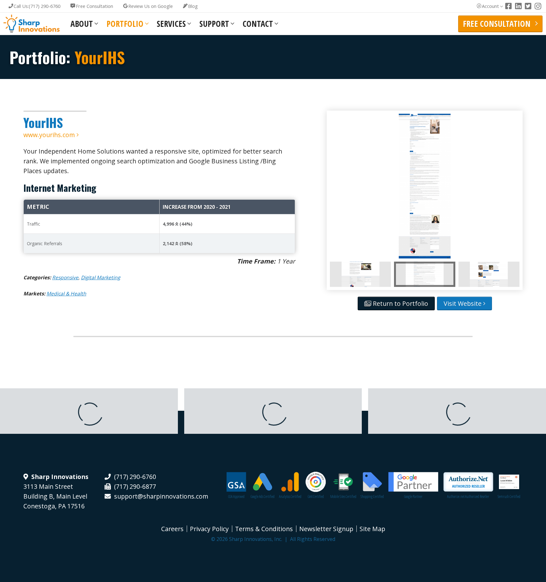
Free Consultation (94, 6)
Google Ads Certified (263, 496)
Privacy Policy (209, 528)
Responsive (65, 277)
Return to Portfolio (399, 303)
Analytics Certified (290, 496)
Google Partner (413, 496)
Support (214, 23)
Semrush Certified (509, 496)
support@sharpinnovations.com (161, 496)
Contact (258, 23)
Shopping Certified (372, 496)
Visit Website (463, 303)
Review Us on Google (150, 6)
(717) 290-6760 (37, 6)
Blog (193, 6)
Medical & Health (66, 293)
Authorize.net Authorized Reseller (468, 496)
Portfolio (124, 23)
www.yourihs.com (49, 134)
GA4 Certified (316, 496)
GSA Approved (236, 496)
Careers (172, 528)
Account (490, 6)
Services (171, 23)
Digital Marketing (100, 277)
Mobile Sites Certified (343, 496)
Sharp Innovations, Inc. (31, 23)
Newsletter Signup (326, 528)
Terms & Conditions (264, 528)
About (81, 23)
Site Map (372, 528)
